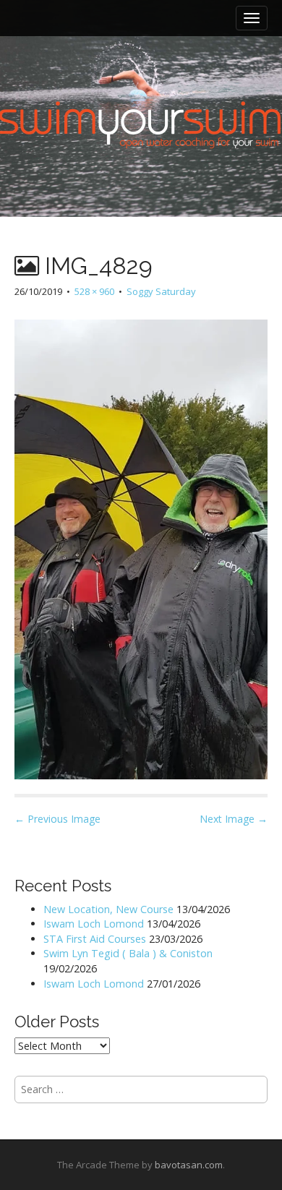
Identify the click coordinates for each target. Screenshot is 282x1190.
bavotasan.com (189, 1164)
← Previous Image (57, 819)
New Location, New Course (108, 909)
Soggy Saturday (161, 291)
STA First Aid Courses (94, 939)
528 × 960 (94, 291)
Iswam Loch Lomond (93, 923)
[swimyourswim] (141, 79)
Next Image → (234, 819)
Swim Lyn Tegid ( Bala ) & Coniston (128, 953)
